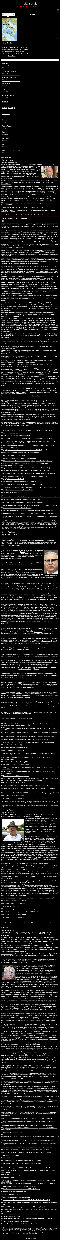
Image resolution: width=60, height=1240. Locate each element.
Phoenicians (15, 854)
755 (25, 323)
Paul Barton (32, 1232)
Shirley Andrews (17, 805)
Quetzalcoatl (42, 378)
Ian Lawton (8, 802)
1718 (24, 1096)
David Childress (5, 944)
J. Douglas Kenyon (6, 712)
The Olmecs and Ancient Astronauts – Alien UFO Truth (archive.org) (21, 1189)
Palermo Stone (36, 396)
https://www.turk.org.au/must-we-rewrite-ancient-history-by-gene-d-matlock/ (23, 909)
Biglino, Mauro (7, 160)
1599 (35, 701)
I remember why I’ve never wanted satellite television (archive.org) (21, 499)
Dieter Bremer (39, 320)
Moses (46, 922)
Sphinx (4, 89)
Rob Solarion (22, 669)
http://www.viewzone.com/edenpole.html (14, 798)
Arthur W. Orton (41, 520)
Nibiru (23, 804)
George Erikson (12, 990)
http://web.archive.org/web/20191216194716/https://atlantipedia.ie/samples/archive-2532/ (27, 1118)
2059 (31, 388)
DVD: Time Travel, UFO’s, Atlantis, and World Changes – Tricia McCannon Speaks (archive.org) (29, 487)
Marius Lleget (54, 423)
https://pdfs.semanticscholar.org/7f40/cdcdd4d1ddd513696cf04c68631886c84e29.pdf (26, 1200)
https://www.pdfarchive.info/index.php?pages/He (16, 747)
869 (38, 261)
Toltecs (17, 1233)
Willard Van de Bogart (40, 805)
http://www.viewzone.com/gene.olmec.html (14, 1191)
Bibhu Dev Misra (48, 1227)
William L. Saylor (49, 805)
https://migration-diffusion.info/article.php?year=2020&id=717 (19, 1186)
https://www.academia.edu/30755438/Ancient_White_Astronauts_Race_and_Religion (26, 470)
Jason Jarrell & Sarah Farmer (41, 802)
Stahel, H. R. (6, 83)
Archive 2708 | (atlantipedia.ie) (10, 1155)
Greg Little (32, 286)
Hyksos (16, 1008)
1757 (49, 1088)
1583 (26, 286)
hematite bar (51, 1229)
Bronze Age (55, 276)
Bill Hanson (4, 318)
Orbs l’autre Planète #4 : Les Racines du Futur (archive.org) (19, 1163)
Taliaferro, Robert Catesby (11, 150)
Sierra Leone (12, 1233)
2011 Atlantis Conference (12, 327)
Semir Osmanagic (14, 425)
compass (16, 1228)
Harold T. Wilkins (23, 250)
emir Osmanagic (10, 523)
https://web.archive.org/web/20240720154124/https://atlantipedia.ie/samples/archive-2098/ (28, 510)
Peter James (43, 804)
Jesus (35, 524)
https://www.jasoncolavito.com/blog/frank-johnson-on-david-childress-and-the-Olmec (26, 1149)
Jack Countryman (15, 423)
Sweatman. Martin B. (9, 77)
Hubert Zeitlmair (24, 425)
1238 (25, 705)
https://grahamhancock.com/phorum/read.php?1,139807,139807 (20, 911)
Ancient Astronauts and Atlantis (14, 218)
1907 (38, 170)
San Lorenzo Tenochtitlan (16, 924)
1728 (52, 701)
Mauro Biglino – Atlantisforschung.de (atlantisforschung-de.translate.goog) (23, 207)
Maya (49, 342)
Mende (51, 1230)
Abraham (7, 922)
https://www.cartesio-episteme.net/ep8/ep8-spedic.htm (18, 490)
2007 (35, 368)
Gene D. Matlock (6, 692)
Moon (3, 372)
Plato (9, 924)
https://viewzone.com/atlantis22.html (13, 906)
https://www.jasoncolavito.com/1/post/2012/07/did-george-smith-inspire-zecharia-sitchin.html (28, 742)
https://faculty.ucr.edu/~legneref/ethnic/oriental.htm (16, 1197)
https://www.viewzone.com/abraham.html (14, 903)
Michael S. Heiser (9, 804)
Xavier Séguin (22, 1088)
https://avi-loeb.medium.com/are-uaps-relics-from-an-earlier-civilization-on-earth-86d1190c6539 (29, 513)
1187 (8, 867)
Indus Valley (6, 114)
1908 (3, 173)
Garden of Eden (5, 890)
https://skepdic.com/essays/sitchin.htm (13, 795)
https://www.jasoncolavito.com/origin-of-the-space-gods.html (19, 458)
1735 (40, 233)
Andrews (28, 669)
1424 (7, 1067)
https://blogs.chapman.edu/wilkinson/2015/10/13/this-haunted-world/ (21, 452)
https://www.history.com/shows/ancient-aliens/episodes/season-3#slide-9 (23, 502)
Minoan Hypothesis (41, 662)
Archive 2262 (26, 443)
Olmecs (4, 928)
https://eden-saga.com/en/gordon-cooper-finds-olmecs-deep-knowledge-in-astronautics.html (28, 1152)
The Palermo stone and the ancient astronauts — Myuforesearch (20, 481)
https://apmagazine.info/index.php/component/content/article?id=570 (22, 450)
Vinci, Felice (6, 65)
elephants (37, 850)
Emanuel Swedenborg (49, 522)
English (6, 14)
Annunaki (23, 801)
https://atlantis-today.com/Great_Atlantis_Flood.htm (17, 508)
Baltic (11, 169)
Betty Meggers (40, 1227)
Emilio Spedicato (17, 266)
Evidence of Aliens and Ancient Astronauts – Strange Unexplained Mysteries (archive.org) (27, 461)
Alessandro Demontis (10, 1227)
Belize (35, 1227)
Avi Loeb (47, 520)
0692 (21, 231)
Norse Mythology (36, 804)
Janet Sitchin (24, 802)
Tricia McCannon (8, 528)
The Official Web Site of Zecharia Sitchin (14, 783)
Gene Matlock (44, 801)
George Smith (51, 801)
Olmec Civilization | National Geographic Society (16, 1221)
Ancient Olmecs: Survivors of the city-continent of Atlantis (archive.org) (22, 1160)
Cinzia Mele (13, 214)
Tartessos (5, 120)
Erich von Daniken (20, 214)
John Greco (51, 802)
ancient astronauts (21, 520)
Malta (36, 526)
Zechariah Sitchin (6, 184)
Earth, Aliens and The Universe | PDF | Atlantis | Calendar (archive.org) (22, 484)
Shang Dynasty (5, 1233)
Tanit (3, 144)
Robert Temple (24, 979)
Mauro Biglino (34, 214)
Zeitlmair (36, 669)
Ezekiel (25, 523)
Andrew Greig (35, 423)
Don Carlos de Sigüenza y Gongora (44, 1228)
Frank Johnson (17, 1229)
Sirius (55, 334)
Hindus (3, 1230)
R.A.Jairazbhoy (39, 1232)
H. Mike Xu (45, 1229)
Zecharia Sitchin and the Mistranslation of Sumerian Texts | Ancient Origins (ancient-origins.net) (29, 788)
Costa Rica (34, 990)
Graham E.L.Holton (47, 523)
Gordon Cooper (39, 1229)
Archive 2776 (6, 1158)
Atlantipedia (30, 3)
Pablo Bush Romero (24, 1232)
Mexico (16, 848)
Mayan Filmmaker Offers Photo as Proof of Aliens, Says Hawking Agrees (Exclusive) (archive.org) (30, 505)
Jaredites (34, 1230)
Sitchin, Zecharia (8, 532)
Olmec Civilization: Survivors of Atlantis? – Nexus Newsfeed (20, 1214)
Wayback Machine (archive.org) (11, 1174)
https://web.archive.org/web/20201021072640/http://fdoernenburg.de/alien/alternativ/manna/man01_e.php (30, 497)
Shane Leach (42, 369)
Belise (31, 1227)
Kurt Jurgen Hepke (45, 423)
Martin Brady (47, 526)
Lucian (32, 526)
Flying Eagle (9, 334)
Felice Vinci (28, 214)
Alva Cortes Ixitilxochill (20, 1227)
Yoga (30, 1233)
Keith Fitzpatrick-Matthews (50, 524)
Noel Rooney (28, 804)
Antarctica (5, 374)
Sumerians (23, 805)
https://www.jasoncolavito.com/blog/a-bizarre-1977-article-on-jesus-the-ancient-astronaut (27, 438)
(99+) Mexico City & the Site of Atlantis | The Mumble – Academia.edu (22, 1224)
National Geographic (11, 1232)
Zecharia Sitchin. (6, 227)
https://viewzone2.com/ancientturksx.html (14, 1132)
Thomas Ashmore (31, 805)
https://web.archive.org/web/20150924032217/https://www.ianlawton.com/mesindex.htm (30, 736)
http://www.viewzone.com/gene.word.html (14, 914)
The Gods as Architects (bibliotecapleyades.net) (16, 776)
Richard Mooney (33, 527)
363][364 (41, 251)
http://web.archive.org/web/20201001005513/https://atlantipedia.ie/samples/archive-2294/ (29, 1140)
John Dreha (46, 1230)
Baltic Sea (7, 214)
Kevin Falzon (51, 259)
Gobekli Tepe (26, 882)
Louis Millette (5, 425)
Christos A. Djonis (26, 423)
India (46, 826)
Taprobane (5, 138)
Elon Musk (40, 522)
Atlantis (11, 922)
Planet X (22, 552)
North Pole (19, 890)
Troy (5, 955)
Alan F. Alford (10, 563)
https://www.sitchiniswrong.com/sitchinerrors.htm (16, 764)
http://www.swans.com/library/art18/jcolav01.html (16, 436)
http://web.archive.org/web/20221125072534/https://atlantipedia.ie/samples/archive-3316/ (28, 1125)
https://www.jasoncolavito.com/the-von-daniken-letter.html (19, 433)
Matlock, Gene (7, 810)
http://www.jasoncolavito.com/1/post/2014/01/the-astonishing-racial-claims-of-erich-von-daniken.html (30, 473)
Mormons (4, 1232)
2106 (19, 683)
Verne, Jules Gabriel (9, 71)
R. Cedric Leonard (6, 258)
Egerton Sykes (5, 254)
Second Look (54, 1232)
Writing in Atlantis (8, 95)
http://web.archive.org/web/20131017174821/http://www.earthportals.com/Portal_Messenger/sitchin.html (30, 793)
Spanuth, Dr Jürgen (8, 108)
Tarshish (4, 132)
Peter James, (5, 604)
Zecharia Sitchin (41, 214)
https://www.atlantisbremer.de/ (11, 492)
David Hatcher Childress (30, 1228)
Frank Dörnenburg (38, 523)
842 (39, 263)
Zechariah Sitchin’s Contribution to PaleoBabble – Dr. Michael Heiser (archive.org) (25, 739)
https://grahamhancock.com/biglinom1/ (13, 479)
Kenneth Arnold (5, 526)
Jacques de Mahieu (6, 954)
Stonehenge (21, 374)
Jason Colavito (5, 303)
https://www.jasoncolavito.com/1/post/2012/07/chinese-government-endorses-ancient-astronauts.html (31, 430)
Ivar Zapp (4, 990)
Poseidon (5, 337)
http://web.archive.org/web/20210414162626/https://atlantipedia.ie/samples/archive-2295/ (29, 1147)
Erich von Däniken (46, 182)
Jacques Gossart (6, 1052)
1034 (29, 947)
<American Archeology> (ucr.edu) (12, 1194)
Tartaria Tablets (7, 126)
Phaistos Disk (45, 666)
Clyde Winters (38, 632)
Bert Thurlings (15, 318)
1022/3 (21, 328)
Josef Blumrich (22, 230)
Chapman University (10, 522)
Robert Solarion (9, 805)
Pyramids (5, 102)
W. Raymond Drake (41, 297)
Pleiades (41, 374)
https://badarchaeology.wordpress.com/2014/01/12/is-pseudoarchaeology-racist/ (25, 476)
